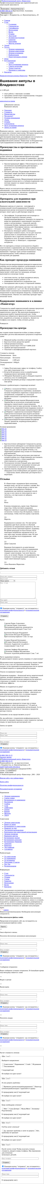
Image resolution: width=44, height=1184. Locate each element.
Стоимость (8, 112)
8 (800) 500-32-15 (6, 11)
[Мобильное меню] (1, 7)
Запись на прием (10, 127)
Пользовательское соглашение (11, 789)
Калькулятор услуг (17, 9)
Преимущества (9, 114)
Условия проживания (12, 118)
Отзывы (7, 122)
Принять (3, 926)
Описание (8, 110)
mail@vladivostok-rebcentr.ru (10, 767)
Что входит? (8, 116)
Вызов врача (5, 9)
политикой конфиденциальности (12, 610)
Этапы (6, 120)
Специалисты (9, 124)
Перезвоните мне (6, 13)
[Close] (1, 929)
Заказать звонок (6, 757)
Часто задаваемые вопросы (14, 125)
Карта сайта (4, 782)
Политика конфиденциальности (11, 785)
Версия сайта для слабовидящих (11, 778)
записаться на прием (7, 101)
